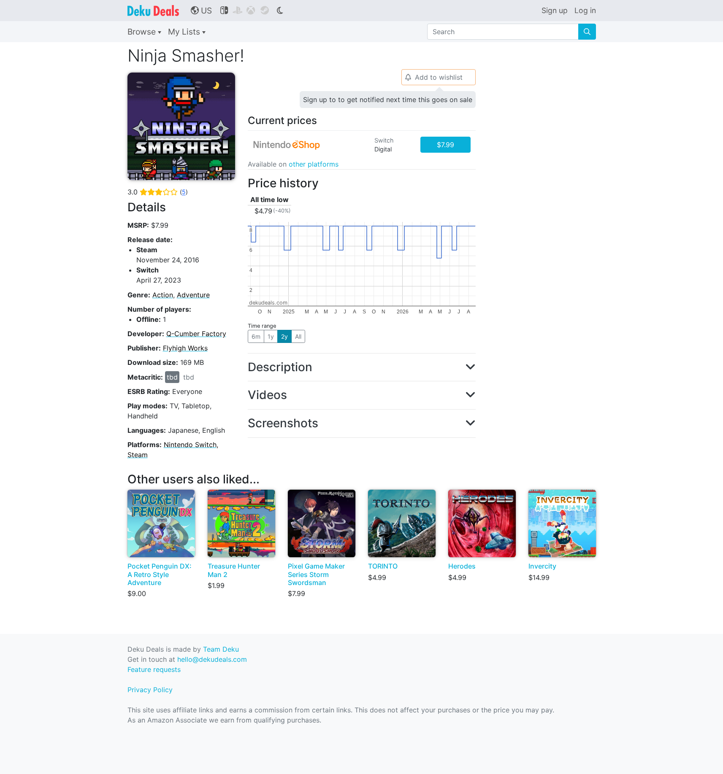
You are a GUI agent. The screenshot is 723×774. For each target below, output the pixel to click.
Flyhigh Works (185, 348)
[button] (362, 367)
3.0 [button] (157, 192)
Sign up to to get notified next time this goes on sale (387, 99)
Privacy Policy (150, 689)
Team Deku (221, 649)
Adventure (193, 295)
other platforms (313, 164)
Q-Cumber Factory (196, 333)
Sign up (555, 10)
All (298, 336)
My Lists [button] (185, 32)
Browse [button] (142, 32)
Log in (585, 10)
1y (271, 336)
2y (284, 336)
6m (256, 336)
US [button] (201, 10)
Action (162, 295)
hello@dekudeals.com (212, 659)
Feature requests (154, 669)
